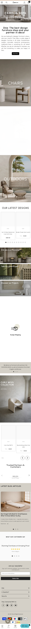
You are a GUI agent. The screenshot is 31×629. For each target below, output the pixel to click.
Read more (4, 523)
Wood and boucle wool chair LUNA (23, 446)
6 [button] (16, 242)
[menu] (2, 2)
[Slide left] (23, 458)
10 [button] (25, 242)
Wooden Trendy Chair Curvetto (23, 232)
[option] (8, 226)
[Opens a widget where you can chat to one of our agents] (24, 626)
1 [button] (5, 242)
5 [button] (14, 242)
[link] (8, 626)
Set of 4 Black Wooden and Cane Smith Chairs (8, 233)
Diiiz (8, 228)
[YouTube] (15, 605)
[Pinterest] (11, 605)
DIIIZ (23, 228)
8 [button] (20, 242)
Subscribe (15, 578)
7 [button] (18, 242)
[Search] (7, 3)
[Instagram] (7, 605)
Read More (15, 53)
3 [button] (10, 242)
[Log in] (24, 2)
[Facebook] (3, 605)
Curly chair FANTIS (8, 445)
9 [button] (23, 242)
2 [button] (8, 242)
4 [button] (12, 242)
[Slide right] (27, 458)
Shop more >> (4, 389)
